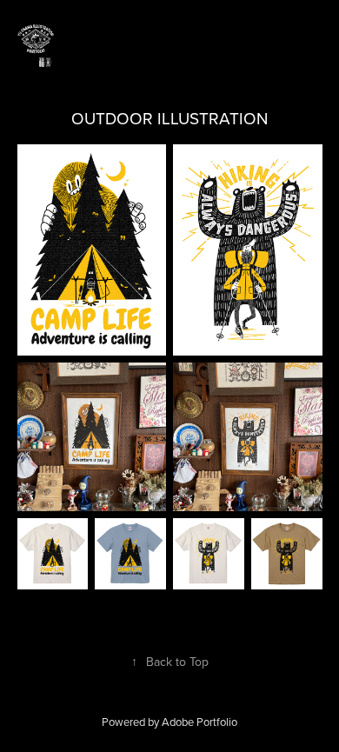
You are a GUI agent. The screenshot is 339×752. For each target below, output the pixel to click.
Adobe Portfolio (199, 721)
